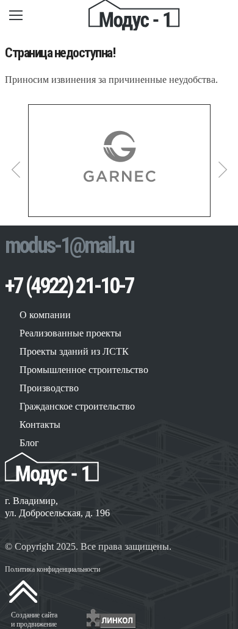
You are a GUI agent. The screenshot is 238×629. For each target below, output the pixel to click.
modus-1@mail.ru (69, 245)
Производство (49, 388)
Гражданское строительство (77, 406)
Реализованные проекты (70, 333)
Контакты (40, 424)
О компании (45, 315)
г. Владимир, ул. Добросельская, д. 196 (57, 507)
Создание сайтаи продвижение (34, 619)
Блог (29, 443)
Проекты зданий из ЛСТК (74, 351)
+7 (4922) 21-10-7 (69, 286)
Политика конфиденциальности (52, 569)
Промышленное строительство (84, 369)
